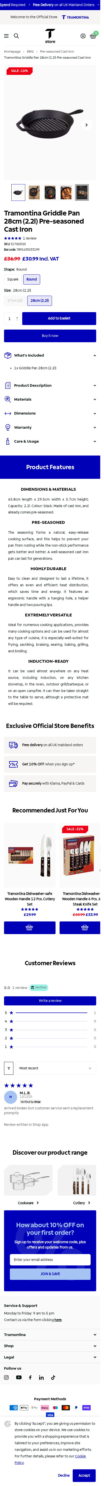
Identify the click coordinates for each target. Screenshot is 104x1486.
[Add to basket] (30, 927)
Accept (84, 1475)
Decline (64, 1475)
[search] (16, 36)
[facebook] (30, 1377)
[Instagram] (6, 1377)
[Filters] (8, 1068)
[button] (18, 314)
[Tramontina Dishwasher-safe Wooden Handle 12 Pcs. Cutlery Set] (30, 855)
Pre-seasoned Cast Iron (57, 51)
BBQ (30, 51)
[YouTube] (18, 1377)
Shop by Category (7, 36)
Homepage (12, 51)
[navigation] (18, 192)
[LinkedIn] (41, 1377)
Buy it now (50, 336)
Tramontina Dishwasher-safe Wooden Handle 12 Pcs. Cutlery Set (30, 899)
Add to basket (59, 318)
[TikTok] (53, 1377)
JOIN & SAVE (50, 1274)
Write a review (50, 1001)
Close (50, 1334)
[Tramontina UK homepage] (75, 17)
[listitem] (13, 279)
